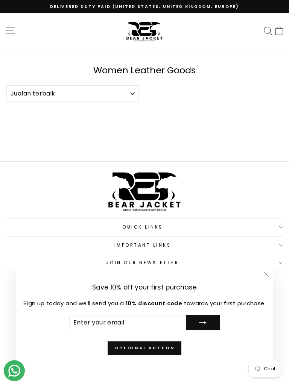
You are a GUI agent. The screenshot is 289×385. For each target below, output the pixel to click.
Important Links (142, 245)
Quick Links (142, 227)
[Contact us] (14, 370)
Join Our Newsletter (142, 263)
